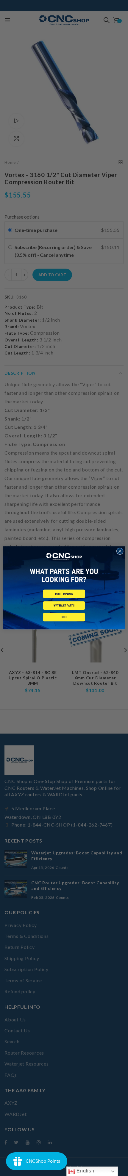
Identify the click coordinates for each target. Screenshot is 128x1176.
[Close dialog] (120, 551)
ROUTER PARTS (64, 594)
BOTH (64, 617)
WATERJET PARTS (64, 605)
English (84, 1170)
